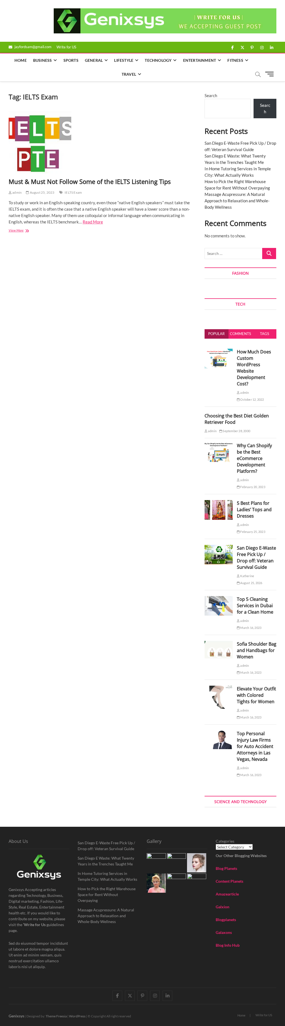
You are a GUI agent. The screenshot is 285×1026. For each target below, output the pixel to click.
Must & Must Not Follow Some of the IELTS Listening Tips (90, 181)
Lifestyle (123, 60)
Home (20, 60)
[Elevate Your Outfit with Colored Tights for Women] (219, 688)
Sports (70, 60)
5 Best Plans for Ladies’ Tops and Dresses (254, 509)
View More (22, 231)
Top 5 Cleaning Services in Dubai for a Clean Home (255, 605)
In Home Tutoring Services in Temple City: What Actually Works (107, 876)
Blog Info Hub (228, 945)
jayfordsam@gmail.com (32, 47)
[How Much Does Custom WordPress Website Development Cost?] (219, 351)
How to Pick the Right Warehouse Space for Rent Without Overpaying (107, 894)
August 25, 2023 (41, 192)
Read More (93, 221)
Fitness (235, 60)
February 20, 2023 (252, 487)
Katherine (247, 576)
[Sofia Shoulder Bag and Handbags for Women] (219, 643)
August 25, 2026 (251, 583)
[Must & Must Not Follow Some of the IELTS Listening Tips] (102, 142)
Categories (225, 841)
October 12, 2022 (252, 399)
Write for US (66, 47)
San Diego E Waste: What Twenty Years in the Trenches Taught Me (106, 861)
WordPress (77, 1016)
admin (17, 192)
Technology (158, 60)
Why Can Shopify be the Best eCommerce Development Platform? (254, 458)
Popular (216, 333)
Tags (264, 333)
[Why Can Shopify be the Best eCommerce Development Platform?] (219, 445)
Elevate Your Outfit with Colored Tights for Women (256, 695)
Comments (240, 333)
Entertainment (199, 60)
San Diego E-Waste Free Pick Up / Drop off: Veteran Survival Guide (256, 557)
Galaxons (224, 932)
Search (211, 95)
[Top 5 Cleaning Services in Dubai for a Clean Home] (219, 599)
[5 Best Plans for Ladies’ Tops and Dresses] (219, 503)
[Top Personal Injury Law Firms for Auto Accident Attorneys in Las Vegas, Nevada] (219, 733)
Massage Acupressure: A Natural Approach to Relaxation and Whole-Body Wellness (237, 201)
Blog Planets (226, 868)
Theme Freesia (56, 1016)
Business (42, 60)
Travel (129, 74)
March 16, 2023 (250, 627)
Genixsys (16, 1015)
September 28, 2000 (236, 431)
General (94, 60)
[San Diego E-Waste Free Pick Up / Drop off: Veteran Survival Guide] (219, 547)
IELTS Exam (73, 192)
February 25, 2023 (252, 531)
